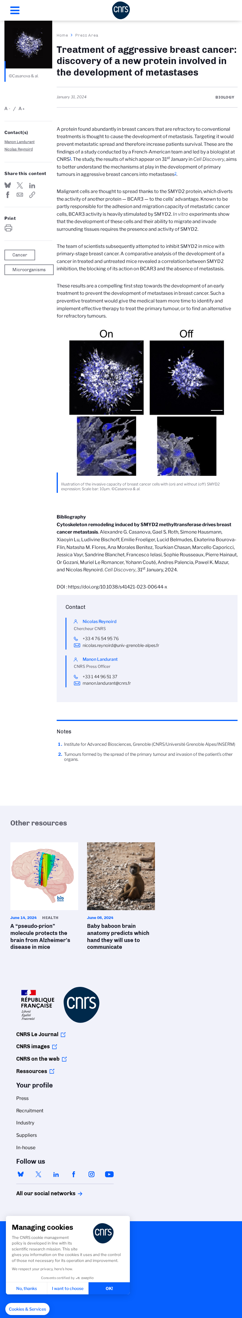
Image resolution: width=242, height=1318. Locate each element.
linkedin (56, 1174)
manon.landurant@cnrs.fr (107, 683)
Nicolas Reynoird (18, 149)
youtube (109, 1174)
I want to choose (68, 1288)
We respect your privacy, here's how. (42, 1269)
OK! (109, 1288)
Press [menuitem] (22, 1098)
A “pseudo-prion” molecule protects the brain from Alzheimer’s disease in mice (44, 898)
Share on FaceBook (7, 195)
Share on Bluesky (7, 185)
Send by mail (20, 195)
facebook (73, 1174)
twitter (38, 1174)
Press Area (87, 35)
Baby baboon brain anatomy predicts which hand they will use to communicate (121, 898)
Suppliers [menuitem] (26, 1135)
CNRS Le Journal (37, 1034)
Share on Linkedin (32, 185)
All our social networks (39, 1193)
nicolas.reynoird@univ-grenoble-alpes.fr (121, 645)
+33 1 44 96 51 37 (100, 676)
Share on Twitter (20, 185)
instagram (91, 1174)
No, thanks (26, 1288)
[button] (27, 1309)
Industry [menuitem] (25, 1123)
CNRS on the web (38, 1059)
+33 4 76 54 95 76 (101, 638)
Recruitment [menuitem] (29, 1110)
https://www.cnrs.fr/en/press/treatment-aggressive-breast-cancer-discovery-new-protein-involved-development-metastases (32, 195)
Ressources (31, 1071)
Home (62, 35)
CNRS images (33, 1046)
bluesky (20, 1174)
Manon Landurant (19, 142)
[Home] (121, 10)
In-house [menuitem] (25, 1147)
